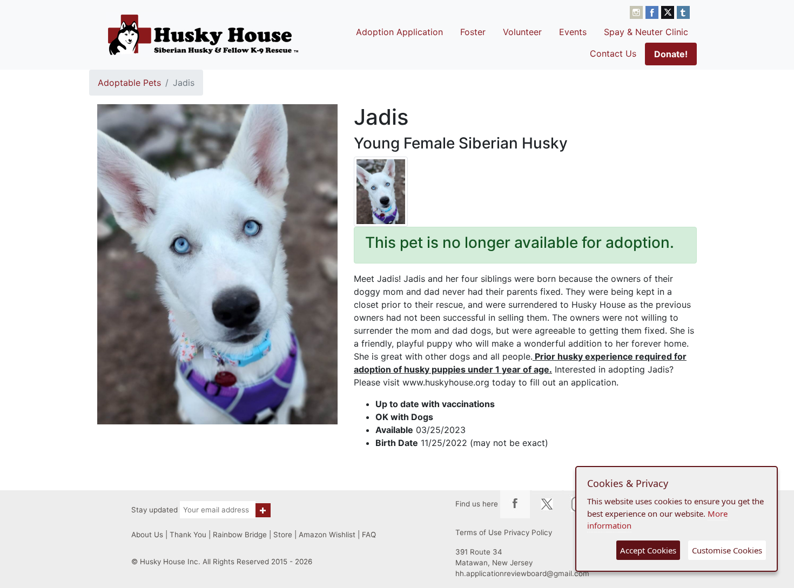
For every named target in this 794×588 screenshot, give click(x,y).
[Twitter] (669, 11)
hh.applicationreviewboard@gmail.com (522, 573)
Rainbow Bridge (240, 534)
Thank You (188, 534)
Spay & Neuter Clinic (646, 31)
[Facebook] (653, 11)
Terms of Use (478, 532)
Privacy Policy (528, 532)
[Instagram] (637, 11)
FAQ (369, 534)
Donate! (671, 54)
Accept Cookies (648, 550)
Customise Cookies (727, 550)
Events (573, 31)
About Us (147, 534)
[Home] (203, 34)
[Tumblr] (683, 11)
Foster (473, 31)
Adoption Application (399, 31)
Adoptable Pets (129, 82)
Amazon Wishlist (327, 534)
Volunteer (522, 31)
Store (282, 534)
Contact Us (613, 53)
